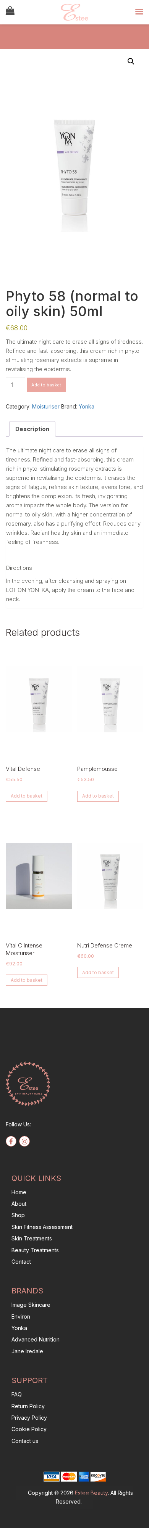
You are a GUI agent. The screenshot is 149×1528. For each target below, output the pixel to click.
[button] (131, 61)
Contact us (24, 1441)
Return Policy (28, 1406)
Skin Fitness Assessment (42, 1227)
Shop (18, 1215)
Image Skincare (30, 1304)
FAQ (16, 1394)
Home (18, 1192)
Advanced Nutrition (35, 1339)
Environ (20, 1316)
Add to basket (46, 385)
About (18, 1203)
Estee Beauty (91, 1492)
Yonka (86, 406)
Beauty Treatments (35, 1250)
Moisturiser (46, 406)
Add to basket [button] (26, 796)
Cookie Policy (29, 1429)
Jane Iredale (27, 1351)
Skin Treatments (31, 1238)
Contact (21, 1261)
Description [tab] (32, 429)
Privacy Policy (29, 1417)
